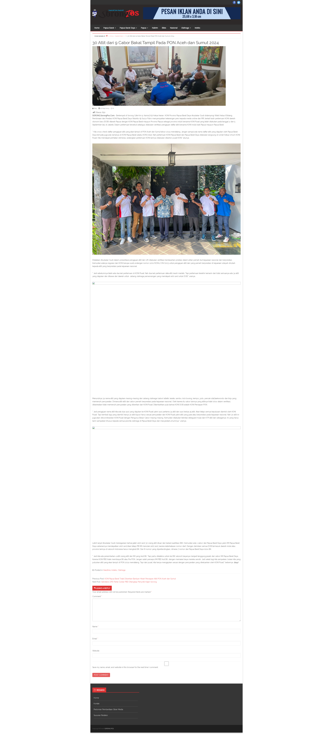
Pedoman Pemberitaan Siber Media (108, 709)
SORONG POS (109, 728)
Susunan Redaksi (101, 715)
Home (97, 28)
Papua (144, 28)
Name (95, 627)
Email (95, 639)
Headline (107, 570)
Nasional (173, 28)
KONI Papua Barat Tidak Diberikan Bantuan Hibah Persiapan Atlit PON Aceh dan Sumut (140, 579)
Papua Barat (108, 28)
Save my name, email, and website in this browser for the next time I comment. (125, 667)
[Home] (107, 36)
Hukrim (155, 28)
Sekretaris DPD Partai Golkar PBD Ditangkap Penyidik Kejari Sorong (129, 582)
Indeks (197, 28)
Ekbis (164, 28)
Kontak (96, 704)
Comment (97, 596)
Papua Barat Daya (128, 28)
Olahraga (185, 28)
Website (95, 651)
